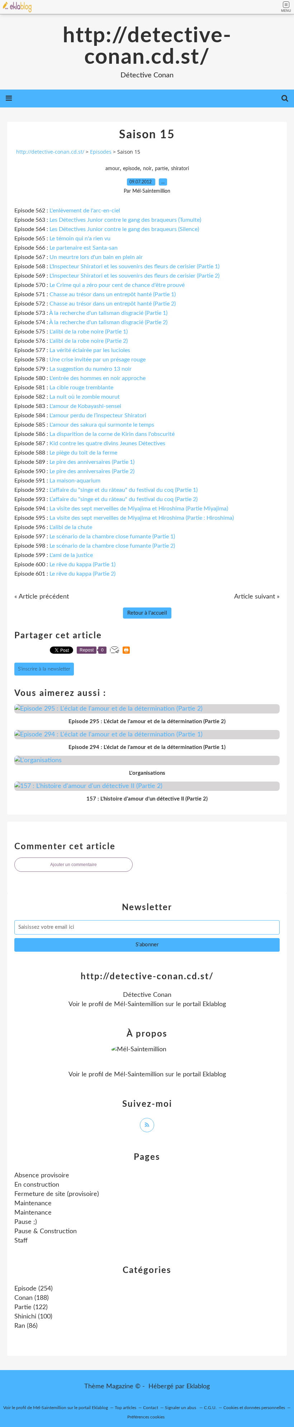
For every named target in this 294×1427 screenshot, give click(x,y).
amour (112, 168)
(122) (31, 1307)
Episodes (101, 151)
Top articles (125, 1408)
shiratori (180, 168)
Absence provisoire (41, 1175)
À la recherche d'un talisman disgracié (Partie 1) (108, 313)
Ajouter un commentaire (73, 864)
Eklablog (198, 1386)
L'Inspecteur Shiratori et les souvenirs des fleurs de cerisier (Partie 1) (134, 266)
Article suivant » (257, 597)
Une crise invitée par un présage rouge (97, 359)
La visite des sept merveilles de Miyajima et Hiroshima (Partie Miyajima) (138, 508)
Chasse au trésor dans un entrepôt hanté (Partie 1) (112, 294)
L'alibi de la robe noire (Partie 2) (88, 341)
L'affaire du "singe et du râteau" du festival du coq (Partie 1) (123, 490)
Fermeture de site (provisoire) (56, 1194)
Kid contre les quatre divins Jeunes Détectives (107, 443)
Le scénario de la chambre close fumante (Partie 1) (112, 536)
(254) (33, 1289)
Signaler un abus (181, 1408)
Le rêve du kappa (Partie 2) (82, 574)
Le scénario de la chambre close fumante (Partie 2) (112, 546)
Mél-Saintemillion (138, 1004)
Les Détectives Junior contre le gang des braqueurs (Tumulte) (125, 220)
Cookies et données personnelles (254, 1408)
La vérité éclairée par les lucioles (89, 350)
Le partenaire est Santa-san (83, 248)
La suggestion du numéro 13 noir (90, 369)
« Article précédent (41, 597)
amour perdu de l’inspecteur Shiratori (99, 415)
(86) (26, 1326)
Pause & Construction (45, 1231)
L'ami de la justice (71, 555)
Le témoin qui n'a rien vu (79, 238)
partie (161, 168)
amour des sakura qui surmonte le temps (103, 425)
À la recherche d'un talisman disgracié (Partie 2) (108, 322)
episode (131, 168)
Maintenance (33, 1203)
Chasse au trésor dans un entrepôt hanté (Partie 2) (112, 304)
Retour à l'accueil (147, 613)
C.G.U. (210, 1408)
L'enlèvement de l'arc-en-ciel (84, 210)
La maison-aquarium (74, 481)
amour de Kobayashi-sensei (87, 406)
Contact (150, 1408)
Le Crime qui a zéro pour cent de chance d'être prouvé (117, 285)
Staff (21, 1241)
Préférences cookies (146, 1417)
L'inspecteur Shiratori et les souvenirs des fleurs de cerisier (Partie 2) (134, 276)
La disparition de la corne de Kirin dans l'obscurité (112, 434)
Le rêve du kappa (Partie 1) (82, 564)
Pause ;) (25, 1222)
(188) (31, 1298)
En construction (36, 1185)
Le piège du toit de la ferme (83, 453)
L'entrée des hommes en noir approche (97, 378)
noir (147, 168)
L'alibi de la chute (70, 527)
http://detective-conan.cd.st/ (147, 46)
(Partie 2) (123, 499)
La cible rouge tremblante (81, 387)
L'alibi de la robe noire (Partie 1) (88, 332)
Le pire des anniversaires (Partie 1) (91, 462)
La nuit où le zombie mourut (84, 397)
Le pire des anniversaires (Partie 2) (91, 471)
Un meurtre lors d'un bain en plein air (96, 257)
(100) (33, 1316)
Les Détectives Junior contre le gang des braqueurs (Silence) (124, 229)
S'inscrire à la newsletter (44, 669)
